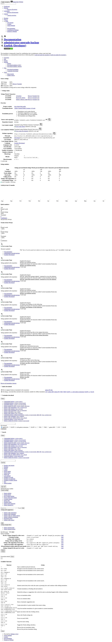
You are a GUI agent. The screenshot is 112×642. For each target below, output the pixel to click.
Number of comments (9, 478)
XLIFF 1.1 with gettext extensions (75, 391)
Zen (38, 96)
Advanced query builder (7, 488)
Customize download (12, 71)
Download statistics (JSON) (14, 66)
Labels (5, 470)
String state (7, 500)
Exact (19, 508)
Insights (6, 62)
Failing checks (11, 75)
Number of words (8, 477)
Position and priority (9, 465)
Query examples (5, 533)
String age (6, 474)
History (9, 63)
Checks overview (11, 15)
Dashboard (7, 6)
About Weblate (11, 25)
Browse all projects (12, 9)
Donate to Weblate (12, 31)
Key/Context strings (9, 496)
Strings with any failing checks (12, 515)
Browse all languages (12, 12)
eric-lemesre (25, 131)
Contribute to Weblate (13, 30)
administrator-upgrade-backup (21, 42)
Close (12, 556)
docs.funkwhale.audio (20, 106)
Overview (6, 57)
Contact (9, 24)
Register (6, 18)
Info (5, 59)
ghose (23, 126)
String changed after (9, 527)
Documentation (11, 28)
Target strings (7, 494)
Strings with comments (10, 514)
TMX (64, 391)
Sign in (6, 19)
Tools (5, 72)
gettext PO (57, 391)
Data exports (10, 74)
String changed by (8, 505)
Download (17, 137)
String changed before (9, 529)
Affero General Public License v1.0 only (24, 108)
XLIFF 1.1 (87, 391)
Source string (7, 471)
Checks (6, 14)
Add (23, 508)
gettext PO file (49, 390)
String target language (9, 503)
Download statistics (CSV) (14, 65)
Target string (7, 473)
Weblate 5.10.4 (14, 634)
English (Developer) (15, 45)
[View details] (2, 244)
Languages (7, 11)
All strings (18, 96)
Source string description (10, 497)
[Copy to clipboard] (49, 119)
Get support (10, 22)
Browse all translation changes (8, 383)
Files (5, 68)
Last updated (7, 476)
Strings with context (9, 520)
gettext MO (51, 391)
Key (5, 481)
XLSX (92, 391)
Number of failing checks (10, 480)
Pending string (7, 502)
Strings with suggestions (10, 512)
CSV (46, 391)
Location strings (8, 499)
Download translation (12, 69)
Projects (6, 8)
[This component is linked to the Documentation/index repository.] (46, 120)
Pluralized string (8, 518)
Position (6, 467)
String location (7, 483)
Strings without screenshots (11, 517)
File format (4, 425)
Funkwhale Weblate (18, 2)
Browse (15, 84)
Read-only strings (20, 97)
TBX (61, 391)
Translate (19, 84)
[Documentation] (1, 90)
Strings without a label (22, 99)
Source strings (7, 493)
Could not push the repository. (42, 55)
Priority (6, 468)
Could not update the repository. (58, 55)
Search (5, 60)
